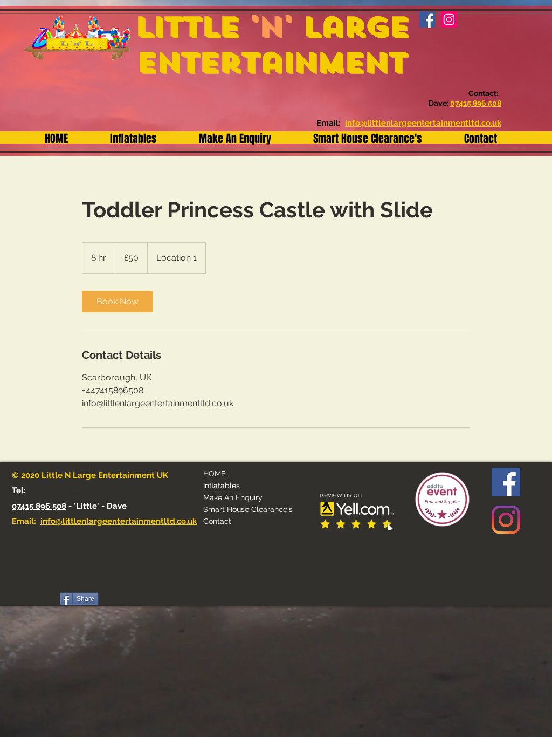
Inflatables (221, 485)
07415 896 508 (39, 506)
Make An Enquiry (233, 497)
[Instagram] (506, 520)
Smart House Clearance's (248, 509)
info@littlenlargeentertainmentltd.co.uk (118, 521)
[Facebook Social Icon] (506, 482)
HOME (214, 473)
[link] (117, 301)
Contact (217, 521)
